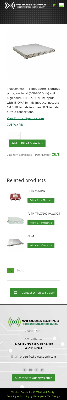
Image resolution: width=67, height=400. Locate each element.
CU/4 (30, 236)
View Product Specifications (25, 118)
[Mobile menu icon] (61, 5)
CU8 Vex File (15, 124)
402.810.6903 (33, 348)
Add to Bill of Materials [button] (41, 200)
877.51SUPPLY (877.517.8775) (33, 344)
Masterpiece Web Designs (46, 396)
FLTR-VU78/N (36, 191)
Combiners (25, 154)
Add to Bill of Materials (27, 143)
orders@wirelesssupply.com (38, 356)
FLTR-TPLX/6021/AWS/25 (43, 213)
